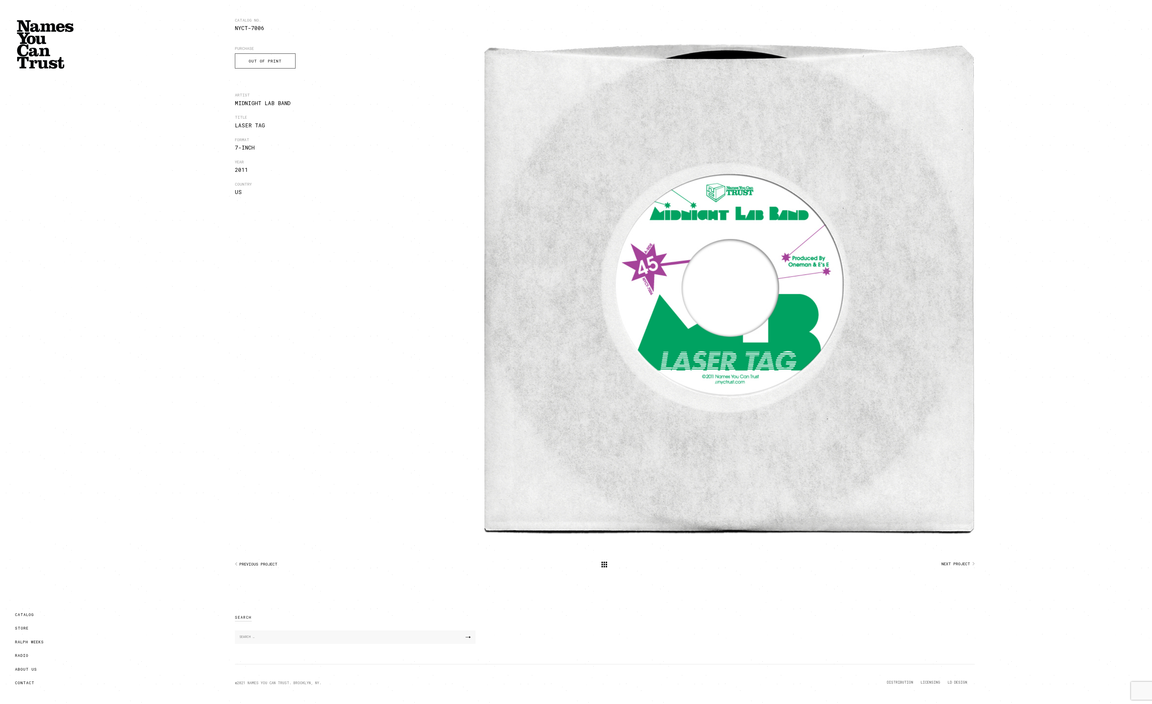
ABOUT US (26, 669)
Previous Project (258, 564)
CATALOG (24, 614)
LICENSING (930, 682)
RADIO (21, 655)
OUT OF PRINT (265, 61)
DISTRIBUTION (900, 682)
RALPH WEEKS (29, 642)
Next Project (955, 563)
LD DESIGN (957, 682)
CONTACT (24, 682)
